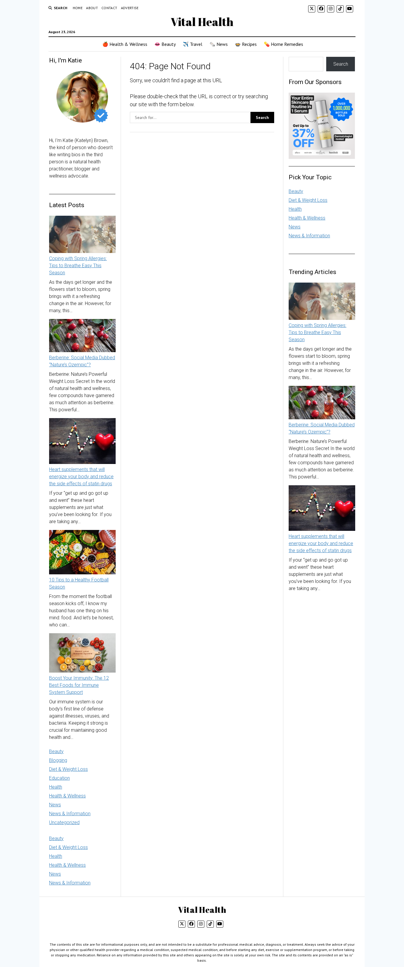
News (55, 805)
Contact (109, 8)
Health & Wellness (67, 796)
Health (55, 787)
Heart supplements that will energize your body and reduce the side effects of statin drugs (81, 476)
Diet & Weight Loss (68, 769)
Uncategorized (64, 822)
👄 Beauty (165, 44)
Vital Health (202, 21)
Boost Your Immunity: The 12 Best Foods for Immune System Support (79, 685)
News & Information (70, 813)
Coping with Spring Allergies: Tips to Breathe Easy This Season (78, 265)
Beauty (56, 751)
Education (59, 778)
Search (340, 64)
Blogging (58, 760)
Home (78, 8)
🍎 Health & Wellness (124, 44)
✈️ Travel (192, 44)
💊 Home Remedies (283, 44)
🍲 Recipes (246, 44)
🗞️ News (218, 44)
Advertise (130, 8)
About (92, 8)
